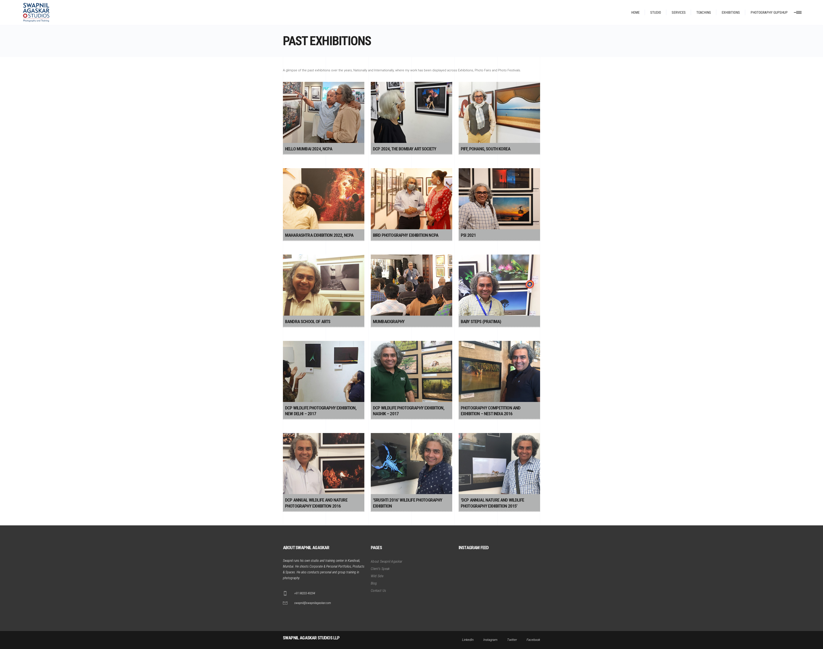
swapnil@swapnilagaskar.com (312, 603)
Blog (374, 583)
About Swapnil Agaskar (386, 561)
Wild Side (377, 576)
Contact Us (378, 591)
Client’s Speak (380, 569)
